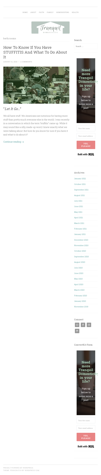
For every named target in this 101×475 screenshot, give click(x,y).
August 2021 (79, 195)
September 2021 (81, 189)
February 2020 (80, 295)
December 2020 (81, 240)
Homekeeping (62, 12)
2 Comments (26, 62)
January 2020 (80, 301)
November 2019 (81, 306)
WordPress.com (32, 470)
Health (75, 12)
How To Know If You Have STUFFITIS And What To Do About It (35, 52)
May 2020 (78, 278)
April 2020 (78, 284)
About (33, 12)
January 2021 (80, 234)
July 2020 (78, 267)
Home (25, 12)
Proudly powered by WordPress (18, 468)
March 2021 (79, 223)
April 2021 (78, 217)
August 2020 (79, 262)
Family (50, 12)
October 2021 (80, 184)
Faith (41, 12)
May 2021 (78, 212)
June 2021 (78, 206)
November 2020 (81, 245)
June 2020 (78, 273)
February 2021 (80, 228)
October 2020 (80, 251)
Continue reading (13, 141)
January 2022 (80, 178)
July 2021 (78, 201)
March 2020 (79, 290)
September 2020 (81, 256)
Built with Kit (86, 154)
